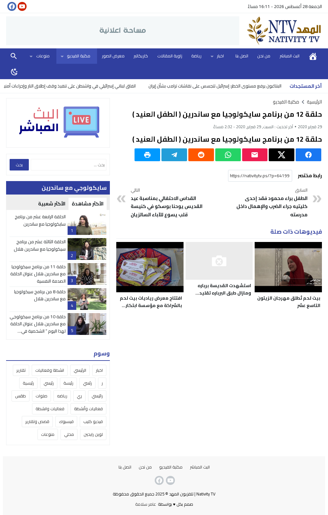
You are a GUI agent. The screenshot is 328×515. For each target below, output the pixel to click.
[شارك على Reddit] (201, 155)
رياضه (62, 396)
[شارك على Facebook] (308, 155)
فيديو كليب (93, 421)
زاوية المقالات (169, 56)
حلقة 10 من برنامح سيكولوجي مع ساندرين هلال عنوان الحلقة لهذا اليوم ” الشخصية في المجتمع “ (38, 327)
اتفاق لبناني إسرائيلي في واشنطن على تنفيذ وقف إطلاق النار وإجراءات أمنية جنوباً (72, 86)
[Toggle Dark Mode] (14, 71)
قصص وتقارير (37, 421)
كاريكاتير (141, 56)
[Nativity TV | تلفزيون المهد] (280, 30)
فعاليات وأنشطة (88, 408)
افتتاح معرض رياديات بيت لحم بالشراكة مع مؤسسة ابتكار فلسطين (151, 305)
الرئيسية (313, 56)
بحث (13, 55)
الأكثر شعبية (51, 203)
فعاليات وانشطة (50, 408)
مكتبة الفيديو (78, 56)
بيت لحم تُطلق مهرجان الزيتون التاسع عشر (288, 302)
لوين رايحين (93, 434)
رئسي (87, 383)
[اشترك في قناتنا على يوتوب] (21, 6)
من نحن (263, 56)
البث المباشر (289, 56)
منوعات (43, 56)
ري (79, 396)
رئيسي (49, 383)
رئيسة (68, 383)
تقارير (21, 370)
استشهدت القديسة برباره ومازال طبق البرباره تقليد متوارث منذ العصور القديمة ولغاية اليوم (222, 296)
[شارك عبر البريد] (255, 155)
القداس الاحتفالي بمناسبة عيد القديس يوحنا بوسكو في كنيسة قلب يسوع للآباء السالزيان (166, 203)
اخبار (220, 56)
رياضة (196, 56)
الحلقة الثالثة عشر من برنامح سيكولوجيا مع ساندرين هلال (40, 245)
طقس (20, 396)
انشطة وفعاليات (49, 370)
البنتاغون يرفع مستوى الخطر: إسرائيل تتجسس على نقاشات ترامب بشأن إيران (223, 86)
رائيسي (97, 396)
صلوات (41, 396)
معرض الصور (113, 56)
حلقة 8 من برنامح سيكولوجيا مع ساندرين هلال (40, 295)
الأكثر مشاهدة (87, 203)
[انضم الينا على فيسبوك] (11, 6)
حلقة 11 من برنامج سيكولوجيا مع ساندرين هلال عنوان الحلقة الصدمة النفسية (38, 273)
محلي (69, 434)
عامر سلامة (145, 504)
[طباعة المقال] (147, 155)
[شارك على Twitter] (281, 155)
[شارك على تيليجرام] (174, 155)
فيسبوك (66, 421)
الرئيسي (80, 370)
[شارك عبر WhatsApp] (228, 155)
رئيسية (28, 383)
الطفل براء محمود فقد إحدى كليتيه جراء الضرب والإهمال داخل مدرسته (272, 203)
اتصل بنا (241, 56)
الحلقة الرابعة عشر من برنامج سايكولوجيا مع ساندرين (40, 220)
